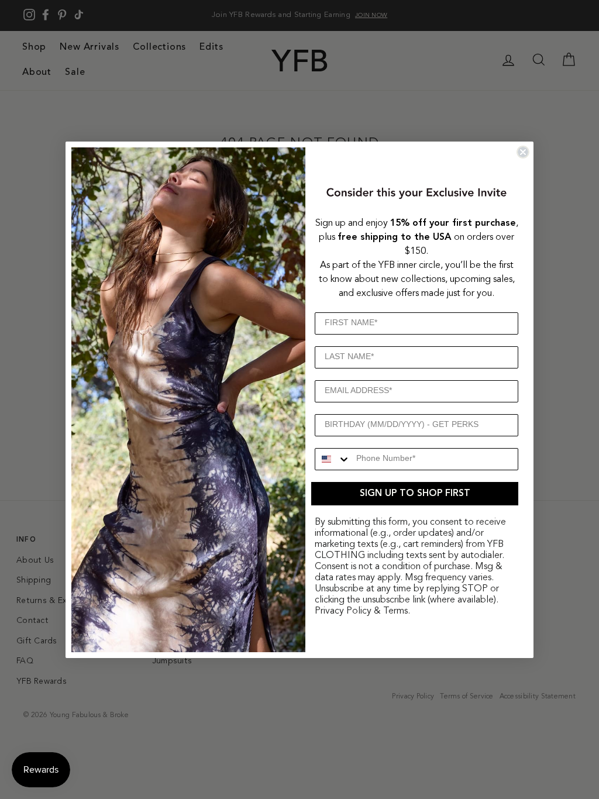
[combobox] (332, 459)
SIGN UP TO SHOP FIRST (415, 493)
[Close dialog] (523, 152)
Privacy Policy (343, 611)
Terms (395, 611)
